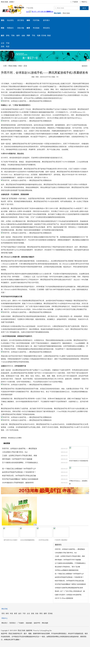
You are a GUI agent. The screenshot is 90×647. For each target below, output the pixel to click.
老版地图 (29, 623)
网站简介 (5, 623)
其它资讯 (20, 20)
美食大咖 (20, 28)
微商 (18, 35)
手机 (33, 35)
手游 (7, 43)
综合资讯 (10, 20)
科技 (20, 66)
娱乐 (19, 613)
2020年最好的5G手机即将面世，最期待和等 (18, 483)
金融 (23, 35)
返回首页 (84, 66)
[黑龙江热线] (12, 13)
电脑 (38, 35)
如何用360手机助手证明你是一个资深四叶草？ (19, 472)
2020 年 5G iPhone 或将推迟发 (64, 598)
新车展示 (46, 20)
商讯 (41, 613)
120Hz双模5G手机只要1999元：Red (14, 452)
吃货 (7, 46)
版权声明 (37, 623)
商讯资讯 (46, 28)
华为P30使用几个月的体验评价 (78, 461)
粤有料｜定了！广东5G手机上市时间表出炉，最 (70, 591)
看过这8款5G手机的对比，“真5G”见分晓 (67, 567)
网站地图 (45, 623)
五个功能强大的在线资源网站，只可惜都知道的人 (20, 462)
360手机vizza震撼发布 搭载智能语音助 (66, 570)
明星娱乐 (10, 28)
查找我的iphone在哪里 (15, 438)
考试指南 (36, 28)
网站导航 (5, 609)
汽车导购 (36, 20)
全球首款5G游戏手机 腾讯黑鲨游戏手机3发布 (69, 588)
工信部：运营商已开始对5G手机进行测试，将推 (19, 455)
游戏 (2, 46)
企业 (2, 43)
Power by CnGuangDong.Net (42, 630)
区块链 (43, 35)
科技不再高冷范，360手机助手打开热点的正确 (19, 476)
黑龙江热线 (66, 13)
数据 (49, 35)
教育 (15, 613)
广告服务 (21, 623)
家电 (7, 35)
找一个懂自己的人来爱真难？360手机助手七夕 (19, 469)
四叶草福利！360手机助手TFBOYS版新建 (17, 459)
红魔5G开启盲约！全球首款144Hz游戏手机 (68, 595)
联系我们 (13, 623)
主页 (5, 66)
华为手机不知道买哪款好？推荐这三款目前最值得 (20, 479)
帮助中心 (84, 2)
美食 (36, 613)
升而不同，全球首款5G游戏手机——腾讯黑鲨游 (19, 448)
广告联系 (75, 2)
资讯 (3, 613)
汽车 (24, 613)
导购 (13, 35)
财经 (7, 613)
